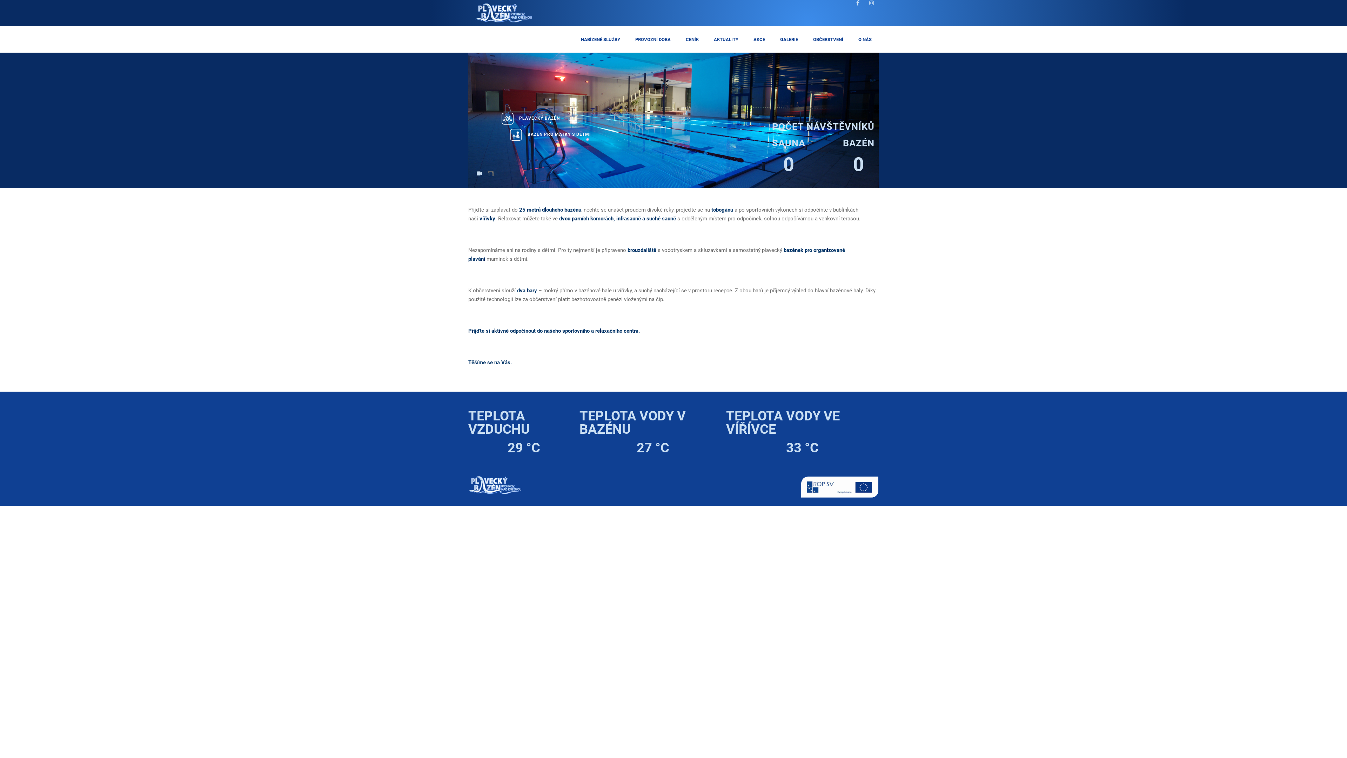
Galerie (789, 39)
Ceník (692, 39)
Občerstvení (828, 39)
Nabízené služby (600, 39)
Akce (759, 39)
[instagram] (872, 7)
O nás (865, 39)
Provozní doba (653, 39)
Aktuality (726, 39)
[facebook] (858, 7)
